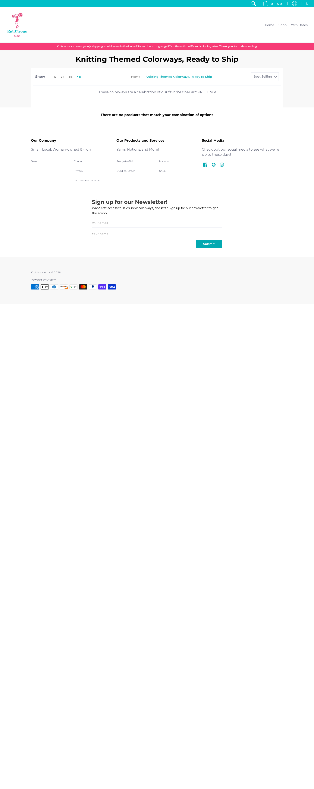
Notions (164, 161)
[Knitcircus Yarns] (17, 25)
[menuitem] (254, 3)
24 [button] (63, 77)
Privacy (78, 170)
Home (135, 77)
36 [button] (70, 77)
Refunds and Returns (87, 180)
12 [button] (55, 77)
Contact (79, 161)
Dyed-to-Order (125, 170)
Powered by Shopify (43, 279)
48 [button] (79, 77)
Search (35, 161)
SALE (162, 170)
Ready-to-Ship (125, 161)
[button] (272, 3)
